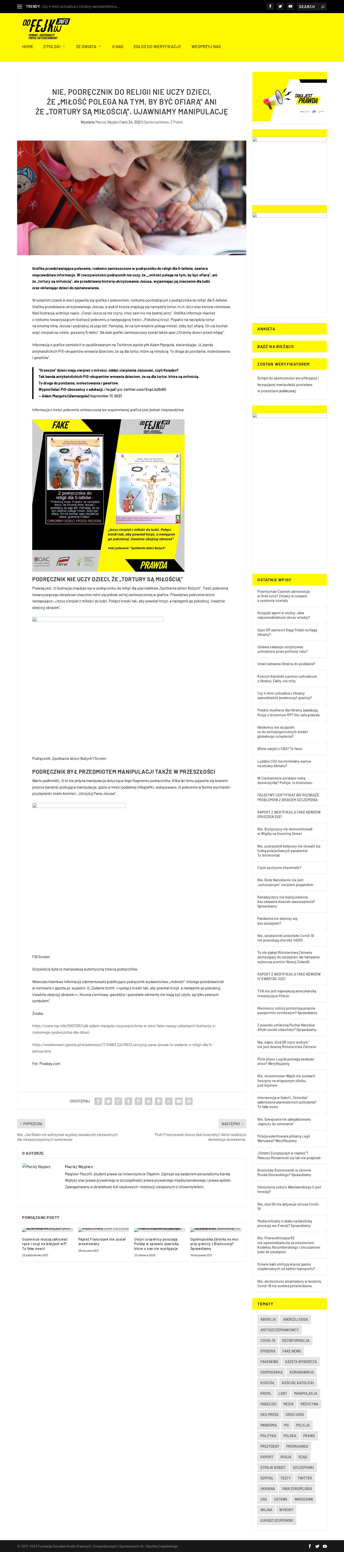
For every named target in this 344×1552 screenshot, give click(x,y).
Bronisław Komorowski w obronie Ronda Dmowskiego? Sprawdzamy (284, 1172)
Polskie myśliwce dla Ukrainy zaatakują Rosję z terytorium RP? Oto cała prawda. (288, 712)
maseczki (268, 1404)
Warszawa (303, 1499)
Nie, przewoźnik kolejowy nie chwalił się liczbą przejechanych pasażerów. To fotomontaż (289, 850)
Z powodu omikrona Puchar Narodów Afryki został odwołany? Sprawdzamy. (287, 1027)
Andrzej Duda (295, 1319)
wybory (286, 1510)
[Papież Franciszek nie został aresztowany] (103, 1230)
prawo (309, 1436)
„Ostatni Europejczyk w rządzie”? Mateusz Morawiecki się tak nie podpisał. (289, 1155)
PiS (286, 1425)
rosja (286, 1457)
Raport (266, 1457)
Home (27, 46)
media (289, 1404)
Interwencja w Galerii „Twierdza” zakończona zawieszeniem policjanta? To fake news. (286, 1102)
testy (286, 1478)
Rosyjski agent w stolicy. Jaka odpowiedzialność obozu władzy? (283, 615)
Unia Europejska (297, 1488)
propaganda (297, 1446)
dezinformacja (295, 1340)
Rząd (302, 1457)
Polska (289, 1436)
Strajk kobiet (273, 1467)
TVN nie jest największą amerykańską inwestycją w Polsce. (286, 993)
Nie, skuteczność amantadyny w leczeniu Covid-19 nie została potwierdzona (289, 1283)
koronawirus (302, 1372)
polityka (268, 1436)
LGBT (283, 1393)
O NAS (117, 46)
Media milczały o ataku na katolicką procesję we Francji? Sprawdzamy (284, 1223)
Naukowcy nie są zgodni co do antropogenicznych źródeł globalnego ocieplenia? (282, 731)
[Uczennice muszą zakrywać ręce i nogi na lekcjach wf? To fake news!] (47, 1230)
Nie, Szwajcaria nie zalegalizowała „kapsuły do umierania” (284, 1121)
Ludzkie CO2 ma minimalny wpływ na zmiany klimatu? (284, 763)
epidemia (268, 1351)
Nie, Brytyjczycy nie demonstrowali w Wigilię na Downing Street (285, 831)
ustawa (280, 1499)
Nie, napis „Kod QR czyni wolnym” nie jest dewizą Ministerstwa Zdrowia (286, 1044)
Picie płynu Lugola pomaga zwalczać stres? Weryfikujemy (285, 1061)
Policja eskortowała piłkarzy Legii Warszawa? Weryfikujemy (283, 1138)
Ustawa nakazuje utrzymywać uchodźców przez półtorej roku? (282, 649)
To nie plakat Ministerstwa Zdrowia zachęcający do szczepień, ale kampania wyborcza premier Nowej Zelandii (288, 957)
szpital (266, 1478)
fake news (292, 1351)
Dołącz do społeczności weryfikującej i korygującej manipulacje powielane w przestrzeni (288, 384)
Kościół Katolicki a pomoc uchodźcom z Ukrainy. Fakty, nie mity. (287, 678)
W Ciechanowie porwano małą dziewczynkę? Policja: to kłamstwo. (285, 780)
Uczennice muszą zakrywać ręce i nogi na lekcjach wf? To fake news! (44, 1243)
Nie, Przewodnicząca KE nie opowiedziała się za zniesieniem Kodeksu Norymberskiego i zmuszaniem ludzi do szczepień (288, 1245)
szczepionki (303, 1467)
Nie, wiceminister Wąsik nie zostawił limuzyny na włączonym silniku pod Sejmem (286, 1080)
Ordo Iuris (295, 1414)
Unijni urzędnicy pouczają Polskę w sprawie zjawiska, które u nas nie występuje (157, 1243)
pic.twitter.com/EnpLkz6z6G (141, 389)
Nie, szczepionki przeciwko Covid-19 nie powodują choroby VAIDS (285, 937)
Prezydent (269, 1446)
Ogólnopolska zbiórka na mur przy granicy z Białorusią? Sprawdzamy (214, 1243)
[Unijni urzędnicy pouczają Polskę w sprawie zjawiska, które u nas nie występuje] (159, 1230)
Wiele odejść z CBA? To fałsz (279, 749)
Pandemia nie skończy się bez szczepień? (277, 920)
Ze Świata (86, 46)
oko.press (269, 1414)
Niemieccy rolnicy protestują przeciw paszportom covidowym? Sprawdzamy (287, 1010)
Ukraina (267, 1488)
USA (263, 1499)
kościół (267, 1383)
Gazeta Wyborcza (301, 1362)
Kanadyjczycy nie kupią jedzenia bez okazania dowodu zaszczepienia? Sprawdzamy (286, 901)
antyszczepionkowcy (279, 1330)
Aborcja (268, 1319)
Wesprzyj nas (206, 46)
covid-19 (267, 1340)
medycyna (309, 1404)
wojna (266, 1510)
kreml (265, 1393)
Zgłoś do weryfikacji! (157, 46)
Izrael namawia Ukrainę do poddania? (286, 664)
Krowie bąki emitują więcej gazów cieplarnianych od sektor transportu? (286, 1266)
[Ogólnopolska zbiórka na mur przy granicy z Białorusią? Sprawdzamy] (216, 1230)
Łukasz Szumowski (276, 1520)
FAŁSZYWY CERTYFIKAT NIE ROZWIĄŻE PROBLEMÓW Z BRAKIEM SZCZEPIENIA (288, 797)
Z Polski (51, 46)
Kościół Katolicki (298, 1383)
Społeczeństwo (156, 122)
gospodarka (271, 1372)
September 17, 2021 (106, 396)
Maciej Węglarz (107, 122)
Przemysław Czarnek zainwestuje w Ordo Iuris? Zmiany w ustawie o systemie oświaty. (283, 596)
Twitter (305, 1478)
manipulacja (305, 1393)
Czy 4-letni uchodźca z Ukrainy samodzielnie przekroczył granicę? (284, 695)
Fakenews (269, 1362)
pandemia (268, 1425)
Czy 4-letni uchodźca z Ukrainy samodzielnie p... (81, 6)
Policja (303, 1425)
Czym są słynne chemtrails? (279, 867)
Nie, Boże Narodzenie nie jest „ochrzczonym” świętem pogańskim (285, 882)
